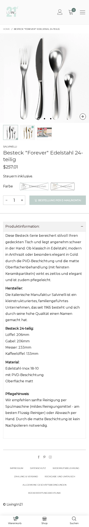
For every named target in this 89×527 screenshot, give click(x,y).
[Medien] (83, 116)
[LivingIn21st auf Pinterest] (44, 457)
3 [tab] (51, 119)
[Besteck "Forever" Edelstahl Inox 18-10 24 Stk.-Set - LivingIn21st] (44, 78)
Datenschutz (38, 468)
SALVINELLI (10, 146)
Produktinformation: (22, 226)
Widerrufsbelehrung (66, 468)
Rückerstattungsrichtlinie (44, 493)
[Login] (59, 12)
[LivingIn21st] (12, 11)
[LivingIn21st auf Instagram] (50, 457)
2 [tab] (44, 119)
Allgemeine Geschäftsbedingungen (44, 484)
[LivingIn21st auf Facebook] (38, 457)
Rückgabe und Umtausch (60, 476)
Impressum (16, 468)
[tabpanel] (44, 78)
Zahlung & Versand (26, 476)
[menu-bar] (82, 12)
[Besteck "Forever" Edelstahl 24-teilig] (27, 132)
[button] (6, 200)
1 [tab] (38, 119)
